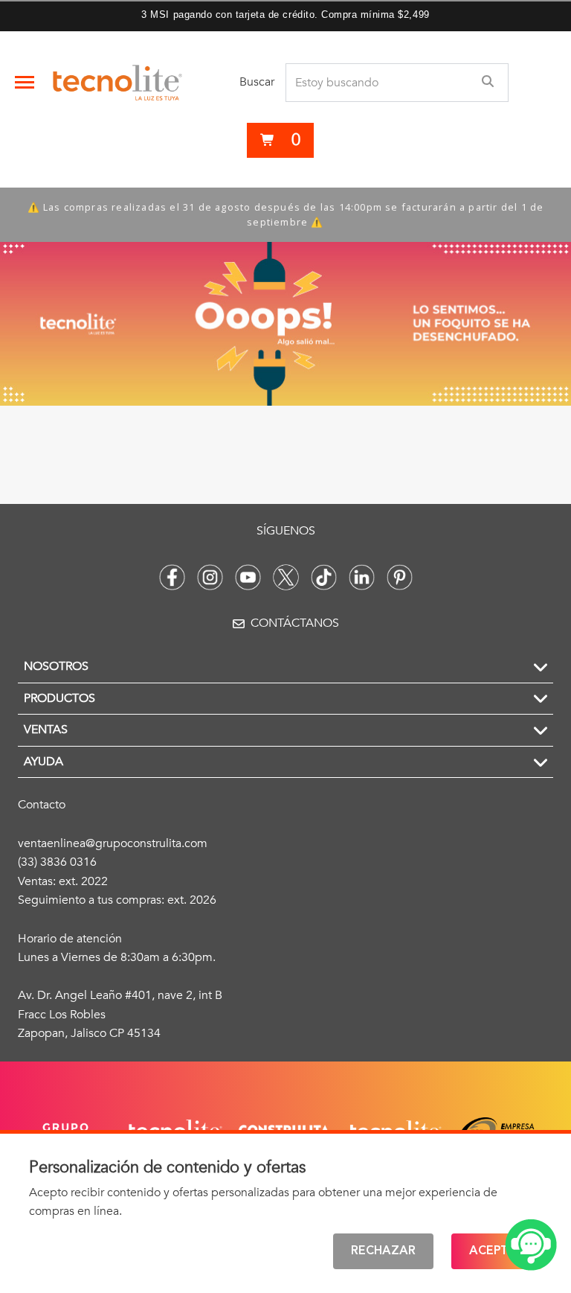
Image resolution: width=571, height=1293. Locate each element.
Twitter (286, 577)
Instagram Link (210, 577)
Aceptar (496, 1251)
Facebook (172, 577)
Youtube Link (248, 577)
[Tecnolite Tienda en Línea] (117, 82)
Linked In (362, 577)
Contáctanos (295, 623)
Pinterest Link (400, 577)
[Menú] (24, 82)
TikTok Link (324, 577)
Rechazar (383, 1251)
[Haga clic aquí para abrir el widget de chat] (531, 1245)
